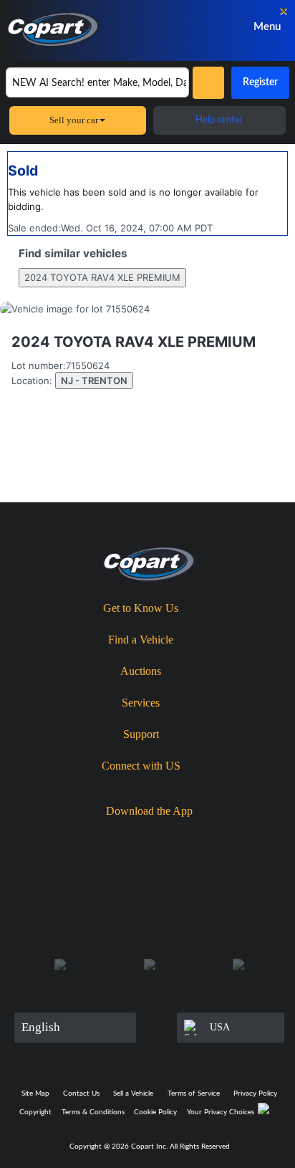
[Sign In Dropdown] (207, 27)
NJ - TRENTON (94, 380)
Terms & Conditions (93, 1112)
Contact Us (81, 1093)
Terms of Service (194, 1093)
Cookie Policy (155, 1112)
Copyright (35, 1112)
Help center (219, 120)
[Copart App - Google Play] (194, 836)
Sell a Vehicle (133, 1093)
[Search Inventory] (208, 83)
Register (260, 82)
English (40, 1027)
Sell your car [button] (73, 120)
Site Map (35, 1093)
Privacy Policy (255, 1093)
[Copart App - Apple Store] (111, 835)
